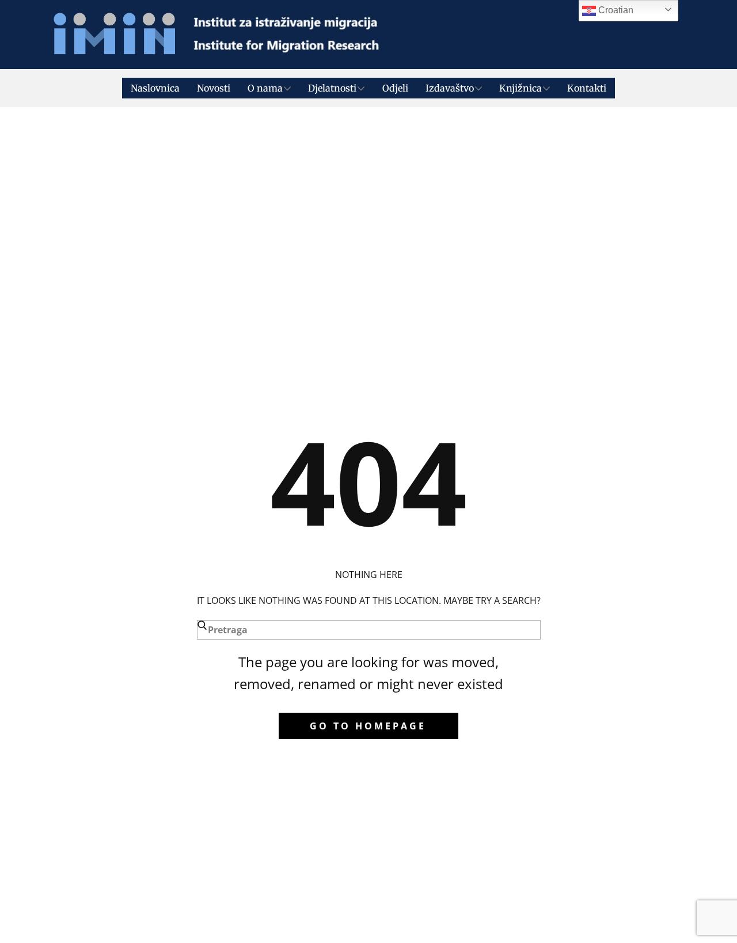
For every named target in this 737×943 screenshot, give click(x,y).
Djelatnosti (332, 88)
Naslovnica (155, 88)
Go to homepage (368, 726)
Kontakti (586, 88)
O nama (265, 88)
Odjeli (395, 88)
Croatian (614, 10)
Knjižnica (520, 88)
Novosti (213, 88)
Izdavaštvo (450, 88)
